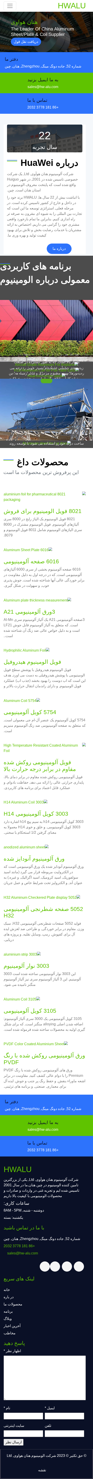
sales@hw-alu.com (43, 87)
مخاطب (10, 1333)
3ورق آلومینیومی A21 (29, 611)
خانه (7, 1290)
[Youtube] (45, 1266)
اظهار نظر (12, 1351)
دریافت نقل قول (26, 42)
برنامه (8, 1311)
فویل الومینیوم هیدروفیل (32, 662)
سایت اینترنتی (14, 1426)
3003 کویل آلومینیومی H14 (36, 813)
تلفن (48, 1426)
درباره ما (59, 249)
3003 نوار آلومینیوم (26, 966)
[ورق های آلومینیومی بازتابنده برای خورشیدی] (46, 410)
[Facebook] (67, 1266)
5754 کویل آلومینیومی (30, 712)
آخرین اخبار (12, 1326)
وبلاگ (8, 1319)
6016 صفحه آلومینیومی (31, 561)
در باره (9, 1297)
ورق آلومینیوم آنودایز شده (34, 858)
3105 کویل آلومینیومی (30, 1011)
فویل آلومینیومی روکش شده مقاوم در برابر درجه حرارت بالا (40, 765)
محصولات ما (13, 1304)
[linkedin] (55, 1266)
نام (7, 1408)
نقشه (42, 1470)
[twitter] (79, 1266)
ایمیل (50, 1408)
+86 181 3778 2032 (42, 107)
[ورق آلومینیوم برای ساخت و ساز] (46, 331)
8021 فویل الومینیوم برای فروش (42, 511)
